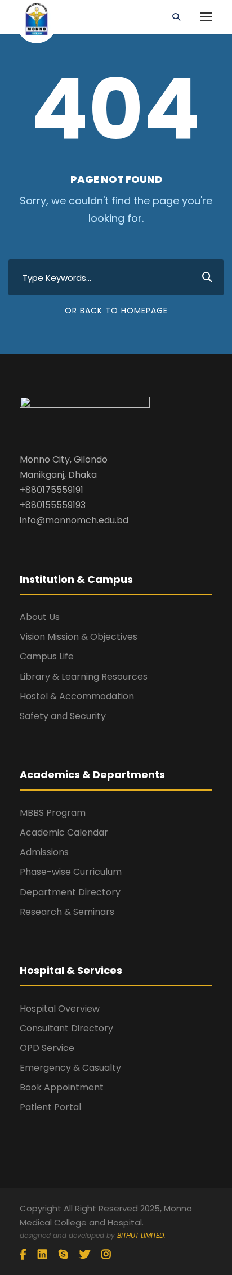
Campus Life (47, 656)
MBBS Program (53, 812)
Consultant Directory (66, 1028)
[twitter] (84, 1255)
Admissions (44, 852)
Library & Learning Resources (84, 676)
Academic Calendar (64, 832)
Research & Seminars (67, 911)
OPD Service (47, 1047)
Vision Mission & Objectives (78, 636)
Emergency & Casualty (70, 1067)
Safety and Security (63, 716)
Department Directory (70, 892)
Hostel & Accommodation (77, 696)
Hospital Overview (60, 1008)
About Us (40, 616)
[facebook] (23, 1255)
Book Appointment (62, 1087)
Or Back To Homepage (116, 310)
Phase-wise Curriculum (71, 871)
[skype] (63, 1255)
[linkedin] (42, 1255)
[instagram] (106, 1255)
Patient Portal (50, 1107)
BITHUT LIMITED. (141, 1235)
